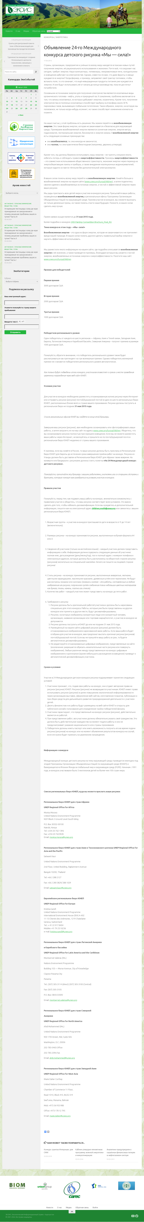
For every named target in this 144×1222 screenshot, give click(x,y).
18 (12, 105)
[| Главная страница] (20, 10)
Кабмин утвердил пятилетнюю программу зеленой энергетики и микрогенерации (89, 1152)
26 (17, 108)
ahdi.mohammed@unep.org (62, 1058)
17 (7, 105)
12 (17, 101)
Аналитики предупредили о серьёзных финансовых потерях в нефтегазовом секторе (121, 1152)
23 (36, 105)
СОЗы (16, 206)
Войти (95, 1207)
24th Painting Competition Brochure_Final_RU (91, 222)
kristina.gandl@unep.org (61, 931)
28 (26, 108)
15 (31, 101)
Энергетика (62, 37)
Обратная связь (38, 31)
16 (36, 101)
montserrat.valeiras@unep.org (63, 1000)
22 (31, 105)
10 (7, 101)
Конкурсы (49, 37)
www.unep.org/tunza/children (98, 181)
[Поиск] (36, 72)
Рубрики (7, 278)
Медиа (26, 31)
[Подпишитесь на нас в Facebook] (136, 1216)
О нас (18, 31)
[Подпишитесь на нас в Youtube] (132, 1216)
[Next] (48, 1186)
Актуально (8, 203)
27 (21, 108)
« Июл (20, 115)
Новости (9, 31)
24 (7, 108)
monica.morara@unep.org (61, 837)
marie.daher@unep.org (60, 1116)
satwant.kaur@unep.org (60, 888)
